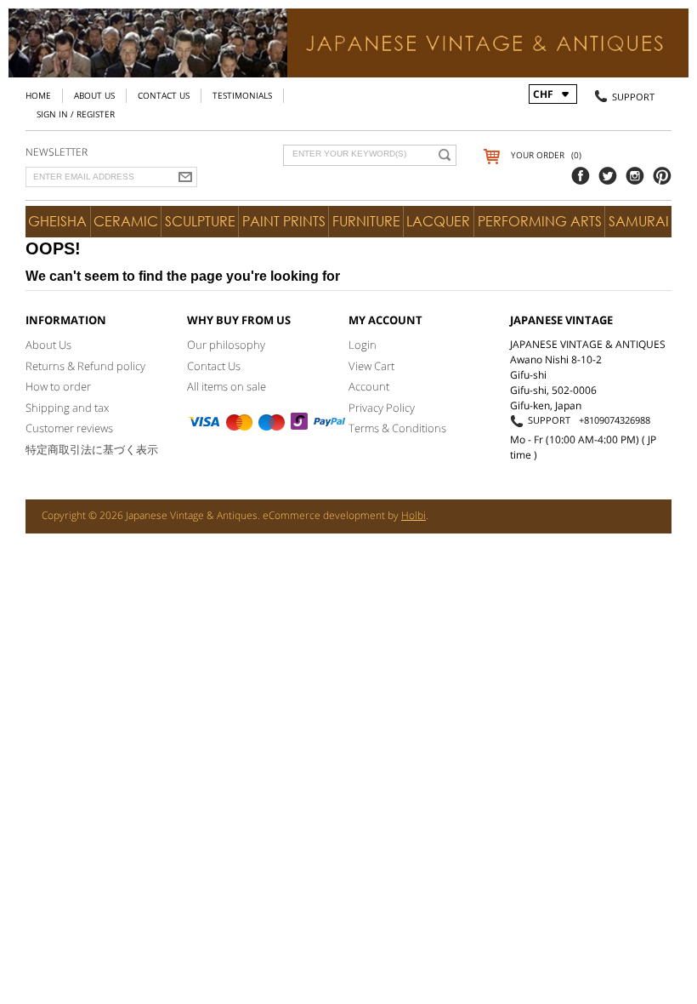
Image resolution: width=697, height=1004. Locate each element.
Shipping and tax (67, 407)
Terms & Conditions (397, 428)
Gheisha (57, 221)
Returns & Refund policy (85, 366)
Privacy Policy (381, 407)
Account (368, 386)
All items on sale (226, 386)
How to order (58, 386)
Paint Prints (284, 221)
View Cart (371, 366)
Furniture (366, 221)
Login (362, 344)
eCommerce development (324, 515)
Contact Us (164, 95)
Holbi (413, 515)
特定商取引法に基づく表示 (92, 449)
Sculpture (200, 221)
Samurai (639, 221)
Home (38, 95)
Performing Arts (540, 221)
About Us (94, 95)
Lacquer (438, 221)
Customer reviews (69, 428)
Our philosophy (226, 344)
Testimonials (242, 95)
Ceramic (126, 221)
